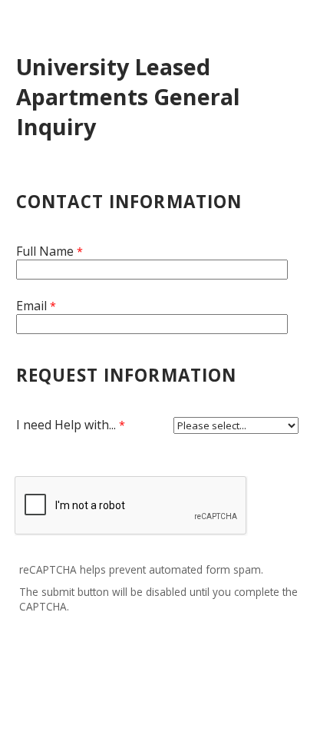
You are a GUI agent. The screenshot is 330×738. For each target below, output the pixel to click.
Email (31, 305)
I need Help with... (66, 424)
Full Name (45, 251)
